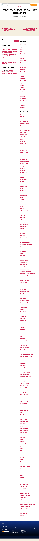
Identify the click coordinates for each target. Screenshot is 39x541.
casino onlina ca (23, 262)
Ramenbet (22, 457)
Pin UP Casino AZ (24, 428)
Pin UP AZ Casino (24, 417)
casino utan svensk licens (25, 271)
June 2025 (22, 49)
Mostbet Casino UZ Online (26, 356)
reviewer (22, 464)
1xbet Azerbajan (23, 150)
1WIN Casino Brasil (24, 121)
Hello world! (16, 73)
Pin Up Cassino (23, 432)
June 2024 (22, 74)
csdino (21, 287)
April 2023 (22, 89)
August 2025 (23, 44)
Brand (21, 253)
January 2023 (23, 96)
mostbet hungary (24, 363)
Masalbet (22, 309)
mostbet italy (23, 365)
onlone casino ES (24, 401)
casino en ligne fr (24, 260)
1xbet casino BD (23, 159)
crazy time (22, 284)
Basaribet (22, 235)
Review (21, 459)
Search (2, 39)
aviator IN (22, 215)
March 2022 (22, 107)
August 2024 (23, 71)
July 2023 (22, 83)
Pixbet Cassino (23, 443)
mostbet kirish (23, 367)
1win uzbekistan (23, 134)
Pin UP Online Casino (24, 435)
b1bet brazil (22, 231)
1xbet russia (23, 190)
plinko (21, 446)
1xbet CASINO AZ (24, 157)
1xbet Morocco (23, 181)
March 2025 (22, 56)
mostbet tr (22, 379)
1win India (22, 128)
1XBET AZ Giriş (23, 148)
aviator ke (22, 217)
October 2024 (23, 67)
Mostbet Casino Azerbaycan (26, 354)
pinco (21, 439)
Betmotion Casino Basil (25, 242)
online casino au (23, 399)
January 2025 (23, 60)
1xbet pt (22, 184)
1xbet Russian (23, 193)
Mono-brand (23, 325)
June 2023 (22, 85)
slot (21, 470)
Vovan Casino (23, 497)
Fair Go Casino (23, 289)
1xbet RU (22, 188)
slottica (19, 6)
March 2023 (22, 92)
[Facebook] (32, 1)
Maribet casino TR (24, 307)
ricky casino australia (25, 466)
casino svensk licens (24, 269)
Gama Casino (23, 293)
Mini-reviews (23, 316)
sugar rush (22, 479)
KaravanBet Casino (24, 300)
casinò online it (23, 266)
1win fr (21, 125)
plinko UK (22, 450)
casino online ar (23, 264)
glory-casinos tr (23, 298)
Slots (21, 473)
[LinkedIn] (35, 1)
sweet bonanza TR (24, 484)
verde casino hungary (25, 491)
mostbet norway (24, 370)
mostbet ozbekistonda (25, 374)
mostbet (22, 336)
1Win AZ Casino (23, 116)
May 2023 (22, 87)
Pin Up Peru (22, 437)
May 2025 (22, 51)
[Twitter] (33, 1)
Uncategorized (23, 486)
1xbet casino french (24, 161)
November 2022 (23, 100)
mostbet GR (23, 361)
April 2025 (22, 53)
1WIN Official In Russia (25, 130)
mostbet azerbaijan (24, 347)
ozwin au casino (23, 403)
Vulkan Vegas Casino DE (25, 500)
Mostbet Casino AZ (24, 352)
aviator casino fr (24, 213)
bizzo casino (23, 246)
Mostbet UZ (22, 381)
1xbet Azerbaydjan (24, 152)
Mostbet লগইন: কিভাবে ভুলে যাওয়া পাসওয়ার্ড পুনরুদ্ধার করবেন (10, 71)
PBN (21, 408)
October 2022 (23, 103)
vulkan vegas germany (25, 506)
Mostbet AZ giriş (23, 345)
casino (21, 258)
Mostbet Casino (23, 349)
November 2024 (23, 65)
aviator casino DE (24, 210)
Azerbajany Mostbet (24, 224)
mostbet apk (23, 338)
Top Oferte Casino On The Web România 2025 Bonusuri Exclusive (10, 52)
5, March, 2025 (23, 16)
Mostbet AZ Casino (24, 343)
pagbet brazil (23, 405)
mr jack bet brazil (24, 394)
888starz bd (23, 204)
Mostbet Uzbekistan (24, 387)
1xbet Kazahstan (24, 172)
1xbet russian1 (23, 195)
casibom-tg (22, 255)
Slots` (21, 475)
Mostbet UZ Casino (24, 383)
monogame (22, 331)
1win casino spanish (24, 123)
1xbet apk (22, 141)
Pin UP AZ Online (23, 419)
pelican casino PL (24, 410)
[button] (18, 4)
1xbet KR (22, 177)
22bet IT (22, 202)
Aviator (21, 208)
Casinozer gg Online (24, 280)
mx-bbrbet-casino (24, 396)
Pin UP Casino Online (24, 430)
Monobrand (22, 327)
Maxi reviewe (23, 311)
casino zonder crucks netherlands (27, 273)
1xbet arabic (23, 143)
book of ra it (23, 251)
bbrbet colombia (24, 237)
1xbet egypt (23, 166)
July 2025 (22, 47)
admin (16, 16)
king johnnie (23, 305)
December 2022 (23, 98)
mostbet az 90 (23, 340)
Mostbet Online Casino (25, 372)
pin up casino (23, 426)
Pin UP (21, 412)
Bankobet (22, 233)
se (20, 468)
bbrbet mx (22, 240)
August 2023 (23, 80)
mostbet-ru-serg (24, 390)
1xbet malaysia (23, 179)
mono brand (23, 320)
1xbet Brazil (22, 154)
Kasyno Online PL (24, 302)
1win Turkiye (23, 132)
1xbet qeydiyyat (23, 186)
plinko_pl (22, 452)
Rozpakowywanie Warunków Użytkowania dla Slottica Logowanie (9, 49)
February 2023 (23, 94)
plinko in (22, 448)
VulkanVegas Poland (24, 508)
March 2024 (22, 78)
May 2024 (22, 76)
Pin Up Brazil (23, 423)
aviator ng (22, 222)
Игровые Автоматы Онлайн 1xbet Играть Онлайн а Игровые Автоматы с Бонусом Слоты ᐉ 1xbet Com (10, 56)
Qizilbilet (22, 455)
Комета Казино (23, 513)
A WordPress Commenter (7, 73)
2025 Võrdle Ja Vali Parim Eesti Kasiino (9, 59)
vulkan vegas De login (25, 502)
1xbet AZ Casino (23, 146)
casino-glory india (24, 275)
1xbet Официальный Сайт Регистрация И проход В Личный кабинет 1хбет (9, 62)
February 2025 (23, 58)
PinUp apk (22, 441)
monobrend (22, 329)
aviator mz (22, 219)
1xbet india (22, 170)
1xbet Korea (23, 175)
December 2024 (23, 62)
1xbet (21, 139)
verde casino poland (24, 493)
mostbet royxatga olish (25, 376)
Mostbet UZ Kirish (24, 385)
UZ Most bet (23, 488)
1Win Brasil (22, 119)
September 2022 (23, 105)
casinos (22, 278)
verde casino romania (25, 495)
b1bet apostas (23, 226)
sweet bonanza (23, 482)
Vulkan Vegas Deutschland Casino (27, 504)
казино (22, 511)
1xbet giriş (22, 168)
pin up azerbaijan (24, 421)
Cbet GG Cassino (23, 282)
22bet (21, 197)
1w (20, 114)
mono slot (22, 323)
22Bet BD (22, 199)
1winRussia (22, 137)
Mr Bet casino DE (24, 392)
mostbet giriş (23, 358)
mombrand (22, 318)
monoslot (22, 334)
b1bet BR (22, 228)
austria (21, 206)
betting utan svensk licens (26, 244)
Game (21, 296)
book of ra (22, 249)
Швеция (22, 515)
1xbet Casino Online (24, 163)
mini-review (22, 314)
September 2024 (24, 69)
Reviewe (22, 461)
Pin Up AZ (22, 414)
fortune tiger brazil (24, 291)
